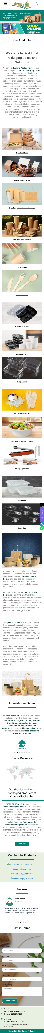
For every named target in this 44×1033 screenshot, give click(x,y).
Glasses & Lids (22, 267)
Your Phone (6, 975)
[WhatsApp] (42, 528)
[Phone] (42, 524)
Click (30, 33)
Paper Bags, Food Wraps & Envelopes (22, 208)
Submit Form (10, 1001)
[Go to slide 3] (19, 752)
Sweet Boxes (22, 500)
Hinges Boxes (22, 382)
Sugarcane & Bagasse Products (22, 441)
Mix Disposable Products (22, 240)
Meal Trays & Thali (22, 326)
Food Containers (22, 354)
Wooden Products (22, 295)
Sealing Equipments (22, 468)
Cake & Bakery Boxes (22, 180)
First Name (6, 946)
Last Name (6, 956)
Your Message (7, 985)
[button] (5, 3)
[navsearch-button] (37, 4)
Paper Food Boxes (22, 153)
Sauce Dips (22, 528)
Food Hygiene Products (22, 413)
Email (4, 966)
